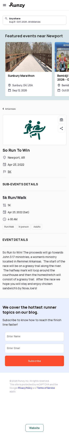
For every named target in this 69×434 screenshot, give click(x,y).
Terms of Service (46, 387)
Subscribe (34, 361)
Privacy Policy (25, 387)
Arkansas (10, 108)
